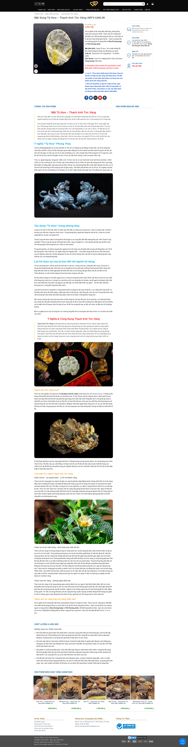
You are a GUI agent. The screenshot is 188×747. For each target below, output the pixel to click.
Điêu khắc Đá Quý (63, 9)
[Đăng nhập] (147, 4)
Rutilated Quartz (97, 394)
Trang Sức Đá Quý (92, 9)
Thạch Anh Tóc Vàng (69, 14)
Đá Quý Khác (78, 9)
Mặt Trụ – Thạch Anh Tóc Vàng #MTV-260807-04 (94, 702)
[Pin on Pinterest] (100, 98)
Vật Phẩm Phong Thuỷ (111, 9)
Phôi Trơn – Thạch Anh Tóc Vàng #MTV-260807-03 (45, 702)
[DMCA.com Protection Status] (137, 738)
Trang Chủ (42, 9)
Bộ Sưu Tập (126, 9)
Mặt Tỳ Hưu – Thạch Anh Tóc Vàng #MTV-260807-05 (118, 702)
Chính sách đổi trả (40, 730)
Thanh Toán (138, 9)
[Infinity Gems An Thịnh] (94, 3)
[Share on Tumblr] (105, 98)
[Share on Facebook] (86, 98)
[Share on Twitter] (91, 98)
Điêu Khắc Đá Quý (52, 14)
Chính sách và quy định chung (43, 728)
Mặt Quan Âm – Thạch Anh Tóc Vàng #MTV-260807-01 (69, 702)
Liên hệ (147, 9)
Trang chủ (38, 14)
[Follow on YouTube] (43, 4)
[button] (152, 4)
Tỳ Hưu (99, 117)
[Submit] (143, 4)
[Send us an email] (39, 4)
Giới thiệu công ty (39, 721)
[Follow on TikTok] (36, 4)
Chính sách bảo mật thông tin (43, 726)
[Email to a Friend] (95, 98)
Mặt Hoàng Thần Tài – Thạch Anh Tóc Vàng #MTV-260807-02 (142, 702)
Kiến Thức (51, 9)
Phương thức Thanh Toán (42, 724)
